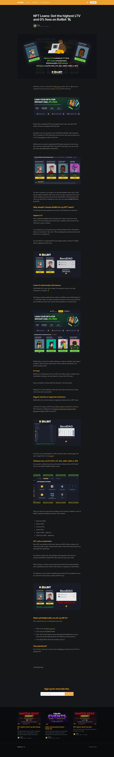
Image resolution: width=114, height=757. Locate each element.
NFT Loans (57, 86)
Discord (51, 456)
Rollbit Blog (19, 746)
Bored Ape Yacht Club (60, 409)
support (35, 651)
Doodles (69, 409)
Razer (38, 25)
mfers (42, 411)
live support (41, 137)
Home (27, 2)
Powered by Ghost (93, 746)
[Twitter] (87, 2)
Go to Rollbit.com (45, 2)
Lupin (21, 737)
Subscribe (93, 2)
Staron (49, 737)
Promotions (35, 2)
